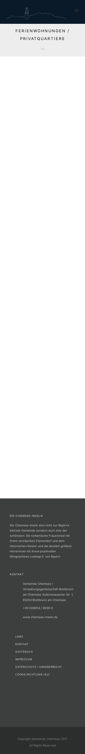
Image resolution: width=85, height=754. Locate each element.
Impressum (23, 659)
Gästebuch (24, 652)
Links (19, 636)
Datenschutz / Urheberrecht (38, 667)
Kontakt (22, 644)
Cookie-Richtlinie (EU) (32, 674)
